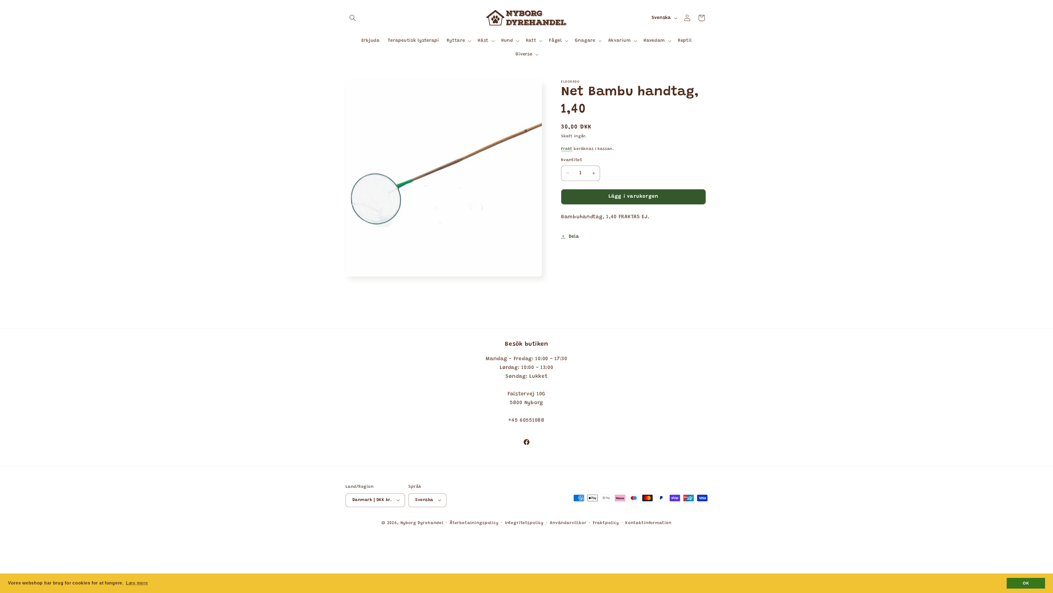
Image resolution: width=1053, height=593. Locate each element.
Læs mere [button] (137, 583)
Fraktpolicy (606, 523)
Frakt (566, 149)
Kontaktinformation (648, 523)
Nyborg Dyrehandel (421, 523)
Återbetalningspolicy (474, 523)
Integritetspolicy (524, 523)
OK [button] (1026, 583)
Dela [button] (574, 236)
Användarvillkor (568, 523)
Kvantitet (571, 160)
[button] (353, 18)
